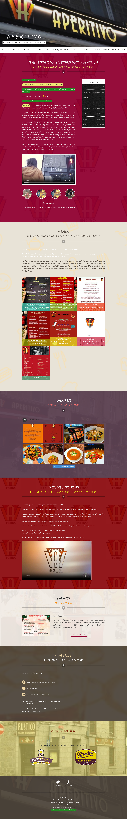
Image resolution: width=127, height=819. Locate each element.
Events (75, 50)
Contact (86, 50)
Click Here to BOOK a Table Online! (37, 101)
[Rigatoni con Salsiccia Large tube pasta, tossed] (53, 454)
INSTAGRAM (68, 786)
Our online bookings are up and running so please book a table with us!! (48, 90)
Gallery (37, 50)
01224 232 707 (81, 625)
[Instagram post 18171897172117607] (53, 433)
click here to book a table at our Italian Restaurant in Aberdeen (41, 710)
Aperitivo (24, 37)
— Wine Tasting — (56, 193)
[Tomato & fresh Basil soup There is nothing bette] (74, 454)
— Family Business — (41, 193)
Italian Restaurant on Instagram (64, 467)
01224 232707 (32, 689)
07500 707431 (56, 526)
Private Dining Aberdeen (57, 50)
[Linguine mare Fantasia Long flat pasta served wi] (94, 433)
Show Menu (80, 634)
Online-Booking (101, 50)
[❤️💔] (33, 433)
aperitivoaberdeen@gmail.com (64, 627)
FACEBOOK (58, 786)
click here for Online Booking (63, 810)
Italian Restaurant (11, 50)
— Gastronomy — (27, 193)
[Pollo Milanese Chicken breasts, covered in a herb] (94, 454)
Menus (27, 50)
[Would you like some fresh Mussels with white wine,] (33, 454)
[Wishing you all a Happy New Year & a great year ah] (74, 433)
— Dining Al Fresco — (70, 193)
